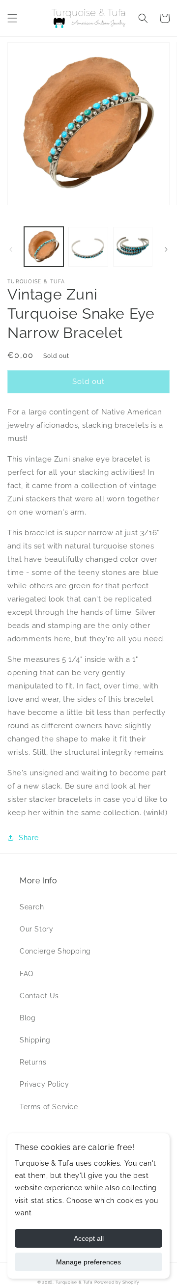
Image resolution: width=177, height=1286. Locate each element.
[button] (12, 18)
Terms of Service (49, 1107)
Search (32, 907)
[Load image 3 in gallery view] (132, 246)
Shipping (35, 1040)
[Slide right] (166, 249)
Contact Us (39, 996)
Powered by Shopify (117, 1282)
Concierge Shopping (55, 951)
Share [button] (29, 838)
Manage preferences (88, 1262)
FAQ (26, 974)
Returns (33, 1062)
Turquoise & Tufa (74, 1282)
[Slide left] (11, 249)
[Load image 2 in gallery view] (88, 246)
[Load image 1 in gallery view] (43, 246)
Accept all (89, 1238)
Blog (27, 1018)
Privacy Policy (44, 1084)
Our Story (36, 929)
